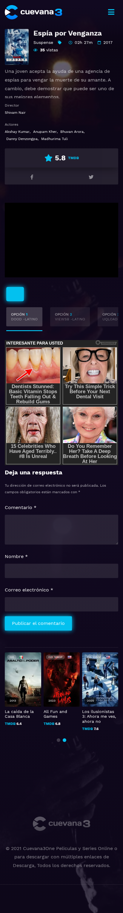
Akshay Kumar (17, 132)
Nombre (16, 556)
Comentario (20, 507)
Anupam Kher (45, 132)
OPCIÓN (24, 316)
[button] (58, 740)
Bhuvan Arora (72, 132)
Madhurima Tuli (54, 139)
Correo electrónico (29, 590)
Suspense (43, 42)
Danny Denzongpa (22, 139)
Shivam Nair (15, 112)
